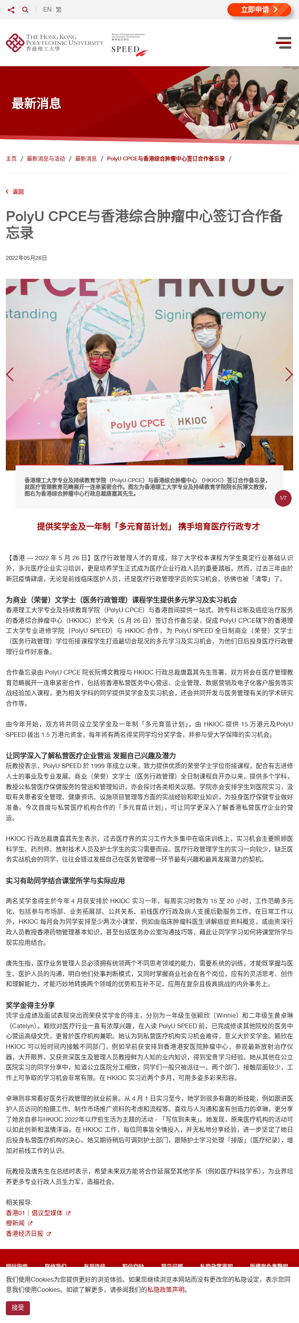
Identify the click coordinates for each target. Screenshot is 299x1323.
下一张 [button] (289, 374)
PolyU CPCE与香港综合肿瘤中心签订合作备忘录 (166, 158)
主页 (11, 158)
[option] (149, 374)
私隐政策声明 (166, 1289)
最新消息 (86, 158)
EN (47, 10)
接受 (18, 1307)
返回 (18, 191)
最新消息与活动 (46, 158)
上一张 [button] (10, 374)
